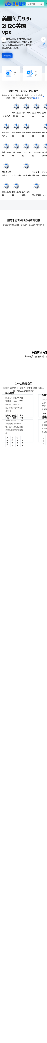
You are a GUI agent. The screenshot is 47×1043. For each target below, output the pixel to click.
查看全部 (35, 98)
